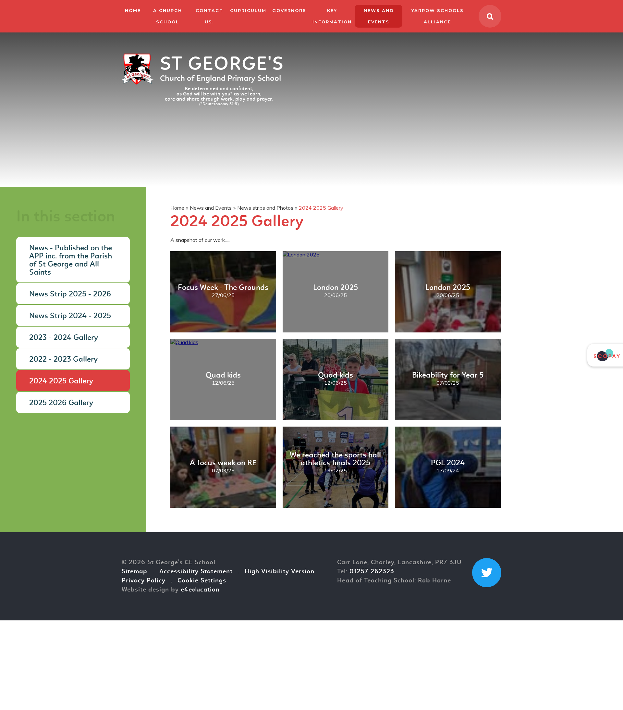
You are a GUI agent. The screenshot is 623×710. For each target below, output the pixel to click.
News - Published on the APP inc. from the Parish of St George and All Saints (70, 260)
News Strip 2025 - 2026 (70, 294)
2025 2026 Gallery (61, 403)
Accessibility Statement (196, 571)
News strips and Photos (265, 208)
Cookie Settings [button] (201, 581)
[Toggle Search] (490, 16)
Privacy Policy (143, 581)
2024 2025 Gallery (321, 208)
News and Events (211, 208)
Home (177, 208)
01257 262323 (371, 571)
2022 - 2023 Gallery (63, 360)
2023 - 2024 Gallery (63, 338)
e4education (200, 590)
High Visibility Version (279, 571)
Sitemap (134, 571)
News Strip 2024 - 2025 (70, 316)
